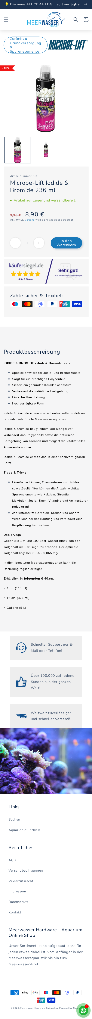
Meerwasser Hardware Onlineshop (39, 1008)
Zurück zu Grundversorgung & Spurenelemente (26, 45)
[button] (6, 19)
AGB (12, 860)
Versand (30, 219)
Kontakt (15, 912)
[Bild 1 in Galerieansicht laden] (18, 150)
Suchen (14, 819)
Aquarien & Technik (24, 830)
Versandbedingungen (26, 870)
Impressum (17, 891)
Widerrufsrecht (21, 881)
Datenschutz (18, 901)
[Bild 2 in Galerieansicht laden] (46, 150)
